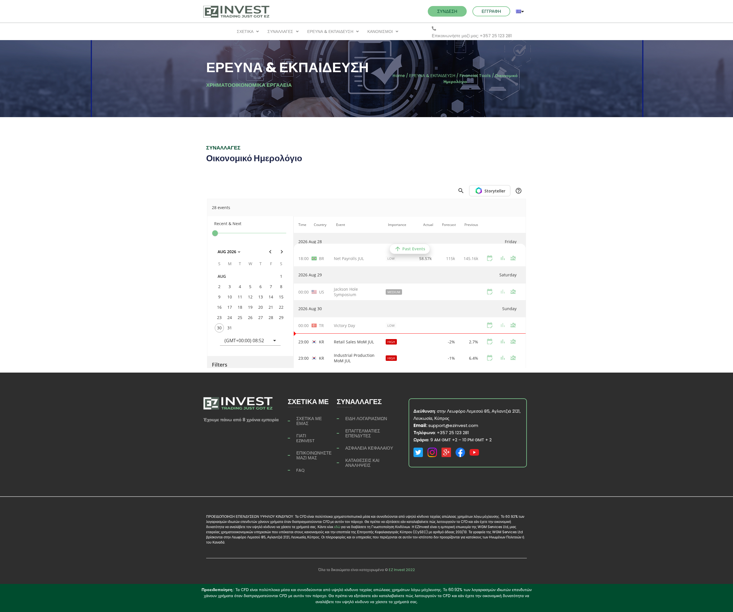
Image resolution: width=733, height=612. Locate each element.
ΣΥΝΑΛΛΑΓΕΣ (280, 31)
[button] (447, 11)
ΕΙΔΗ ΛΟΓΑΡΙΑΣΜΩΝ (366, 419)
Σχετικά (245, 31)
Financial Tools (475, 75)
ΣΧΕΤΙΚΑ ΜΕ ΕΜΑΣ (309, 421)
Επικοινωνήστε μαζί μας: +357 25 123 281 (472, 36)
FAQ (300, 470)
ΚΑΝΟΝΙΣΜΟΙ (380, 31)
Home (399, 75)
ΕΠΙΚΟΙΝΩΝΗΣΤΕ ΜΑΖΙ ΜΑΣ (313, 455)
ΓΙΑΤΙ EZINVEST (305, 438)
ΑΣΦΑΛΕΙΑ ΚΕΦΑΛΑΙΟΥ (369, 448)
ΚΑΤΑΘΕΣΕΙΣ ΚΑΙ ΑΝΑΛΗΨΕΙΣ (362, 462)
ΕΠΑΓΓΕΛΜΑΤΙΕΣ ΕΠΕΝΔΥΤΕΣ (362, 433)
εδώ (337, 526)
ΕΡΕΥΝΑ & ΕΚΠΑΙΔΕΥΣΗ (330, 31)
